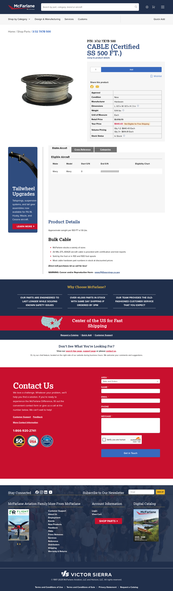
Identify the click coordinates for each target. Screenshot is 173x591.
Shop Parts (23, 31)
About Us (52, 514)
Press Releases (55, 534)
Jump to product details (98, 57)
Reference (53, 541)
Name (105, 387)
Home (11, 31)
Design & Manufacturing (47, 19)
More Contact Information (25, 422)
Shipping (52, 547)
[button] (25, 226)
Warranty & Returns (57, 551)
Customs (82, 19)
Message (106, 416)
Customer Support (104, 335)
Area (104, 377)
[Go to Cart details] (153, 7)
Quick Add (159, 19)
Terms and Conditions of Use (49, 587)
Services (69, 19)
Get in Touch (130, 453)
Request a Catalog (69, 335)
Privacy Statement (108, 587)
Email (105, 396)
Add (131, 69)
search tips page (74, 351)
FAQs (50, 531)
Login (94, 510)
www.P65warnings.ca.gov (107, 272)
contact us (111, 351)
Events (51, 521)
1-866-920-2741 (24, 430)
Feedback (38, 416)
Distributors (53, 544)
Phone (105, 406)
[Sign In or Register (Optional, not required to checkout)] (147, 7)
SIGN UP (160, 492)
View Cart (97, 514)
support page (89, 351)
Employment (54, 517)
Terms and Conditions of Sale (81, 587)
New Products (55, 524)
